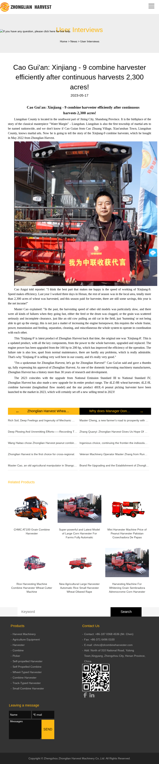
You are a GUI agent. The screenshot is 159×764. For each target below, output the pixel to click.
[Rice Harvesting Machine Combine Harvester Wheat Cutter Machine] (32, 562)
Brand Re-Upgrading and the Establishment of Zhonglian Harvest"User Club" (114, 465)
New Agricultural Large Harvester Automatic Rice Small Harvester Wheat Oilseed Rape (79, 587)
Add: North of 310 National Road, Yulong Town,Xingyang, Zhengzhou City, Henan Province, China (114, 656)
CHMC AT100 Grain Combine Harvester (32, 531)
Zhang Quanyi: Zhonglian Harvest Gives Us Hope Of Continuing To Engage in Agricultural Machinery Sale (114, 431)
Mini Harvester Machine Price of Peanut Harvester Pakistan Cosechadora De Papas (127, 533)
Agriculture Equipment (26, 639)
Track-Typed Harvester (27, 683)
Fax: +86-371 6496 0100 (99, 639)
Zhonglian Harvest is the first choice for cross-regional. (41, 454)
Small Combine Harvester (28, 688)
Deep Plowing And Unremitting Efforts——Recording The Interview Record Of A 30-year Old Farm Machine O (42, 431)
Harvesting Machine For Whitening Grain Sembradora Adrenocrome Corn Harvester (127, 587)
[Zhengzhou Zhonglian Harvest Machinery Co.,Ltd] (26, 7)
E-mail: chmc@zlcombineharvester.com (108, 644)
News (73, 41)
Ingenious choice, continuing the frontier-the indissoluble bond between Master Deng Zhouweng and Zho (114, 442)
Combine (18, 650)
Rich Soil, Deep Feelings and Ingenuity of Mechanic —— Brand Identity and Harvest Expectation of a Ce (42, 420)
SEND (47, 729)
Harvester (19, 644)
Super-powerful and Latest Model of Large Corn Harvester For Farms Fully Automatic (79, 533)
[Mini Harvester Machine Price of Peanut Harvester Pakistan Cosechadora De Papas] (127, 508)
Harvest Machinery (24, 634)
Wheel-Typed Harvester (27, 672)
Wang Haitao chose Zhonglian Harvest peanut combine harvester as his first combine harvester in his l (42, 442)
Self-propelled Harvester (27, 661)
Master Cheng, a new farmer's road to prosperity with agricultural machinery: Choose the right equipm (114, 420)
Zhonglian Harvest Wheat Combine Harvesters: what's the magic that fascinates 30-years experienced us (48, 411)
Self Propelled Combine (27, 666)
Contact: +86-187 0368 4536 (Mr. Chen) (108, 634)
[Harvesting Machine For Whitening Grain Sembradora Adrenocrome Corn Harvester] (127, 562)
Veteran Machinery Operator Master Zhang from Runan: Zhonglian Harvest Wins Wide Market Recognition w (114, 454)
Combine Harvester (24, 677)
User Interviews (89, 41)
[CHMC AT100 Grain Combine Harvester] (32, 508)
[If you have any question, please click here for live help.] (35, 31)
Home (63, 41)
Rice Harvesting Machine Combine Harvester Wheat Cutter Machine (31, 587)
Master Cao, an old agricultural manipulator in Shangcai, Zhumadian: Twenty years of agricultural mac (42, 465)
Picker (16, 655)
